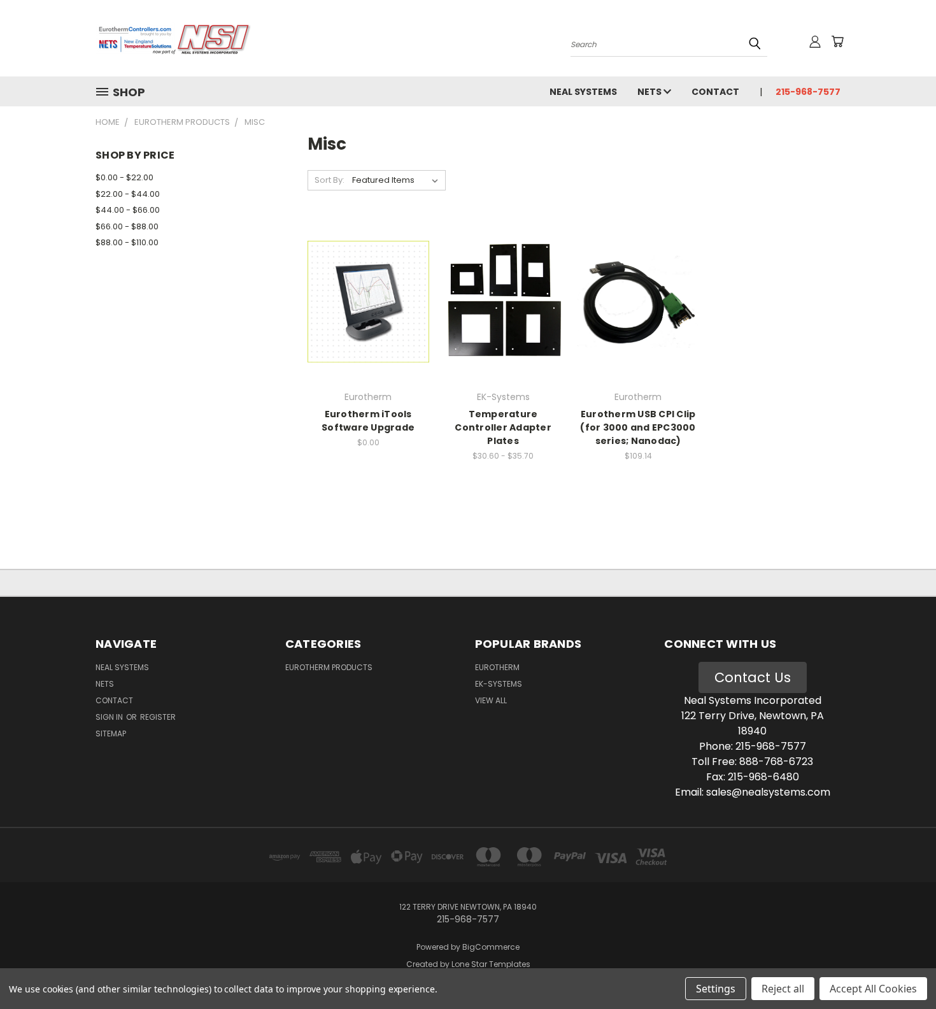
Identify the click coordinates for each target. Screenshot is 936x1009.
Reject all (783, 989)
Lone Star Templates (490, 964)
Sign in (110, 717)
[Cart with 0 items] (837, 41)
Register (158, 717)
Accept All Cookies (873, 989)
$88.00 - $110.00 (127, 242)
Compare (364, 300)
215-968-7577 (808, 91)
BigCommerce (491, 946)
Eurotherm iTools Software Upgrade (368, 421)
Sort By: (329, 180)
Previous (902, 969)
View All (491, 700)
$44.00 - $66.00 (128, 210)
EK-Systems (498, 683)
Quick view (368, 275)
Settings (715, 989)
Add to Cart (638, 323)
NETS (650, 91)
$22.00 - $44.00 (128, 194)
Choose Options (368, 323)
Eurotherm (497, 667)
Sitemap (111, 733)
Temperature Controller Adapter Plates (503, 427)
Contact (715, 91)
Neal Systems (583, 91)
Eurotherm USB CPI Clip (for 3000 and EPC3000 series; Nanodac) (637, 427)
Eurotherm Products (328, 667)
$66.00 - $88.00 (127, 226)
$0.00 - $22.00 (124, 177)
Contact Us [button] (752, 677)
